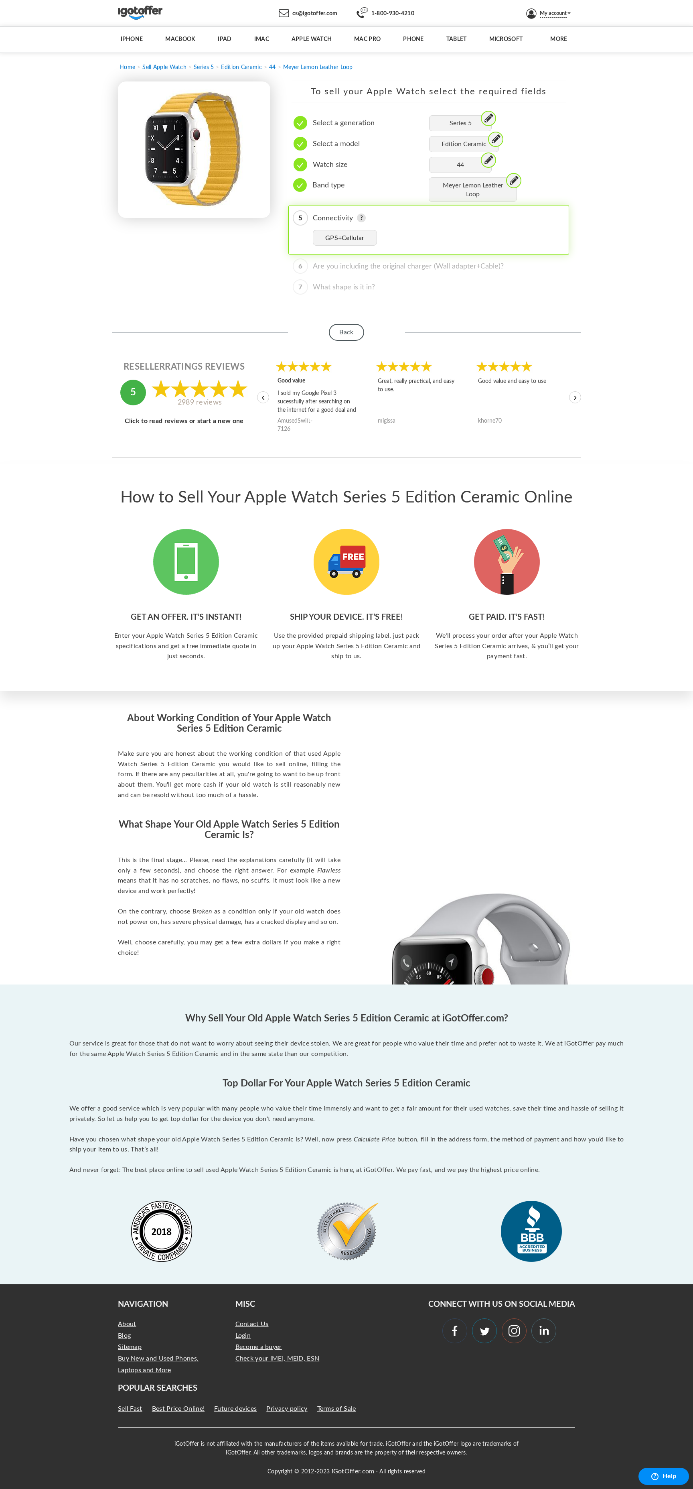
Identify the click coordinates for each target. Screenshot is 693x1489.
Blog (124, 1335)
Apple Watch (312, 39)
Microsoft (506, 39)
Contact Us (252, 1324)
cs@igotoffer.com (315, 13)
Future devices (235, 1409)
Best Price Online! (178, 1409)
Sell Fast (130, 1409)
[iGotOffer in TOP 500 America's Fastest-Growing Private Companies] (162, 1231)
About (127, 1324)
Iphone (132, 39)
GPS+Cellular (345, 238)
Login (243, 1335)
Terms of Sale (336, 1409)
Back (346, 332)
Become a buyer (258, 1347)
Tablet (456, 39)
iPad (224, 39)
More (558, 39)
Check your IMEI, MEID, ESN (277, 1358)
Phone (413, 39)
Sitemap (130, 1347)
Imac (261, 39)
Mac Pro (367, 39)
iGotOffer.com (353, 1471)
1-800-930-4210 (392, 13)
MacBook (180, 39)
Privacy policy (286, 1409)
